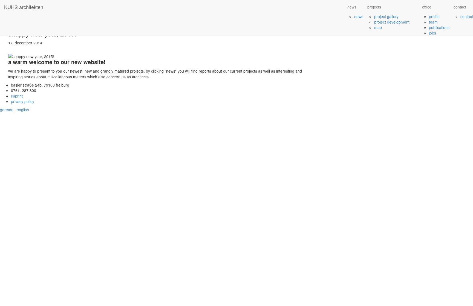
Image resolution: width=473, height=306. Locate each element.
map (378, 27)
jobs (432, 33)
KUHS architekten (23, 6)
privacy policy (22, 101)
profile (434, 16)
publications (439, 27)
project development (391, 22)
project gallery (386, 16)
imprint (17, 96)
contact (466, 16)
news (358, 16)
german (6, 109)
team (433, 22)
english (23, 109)
